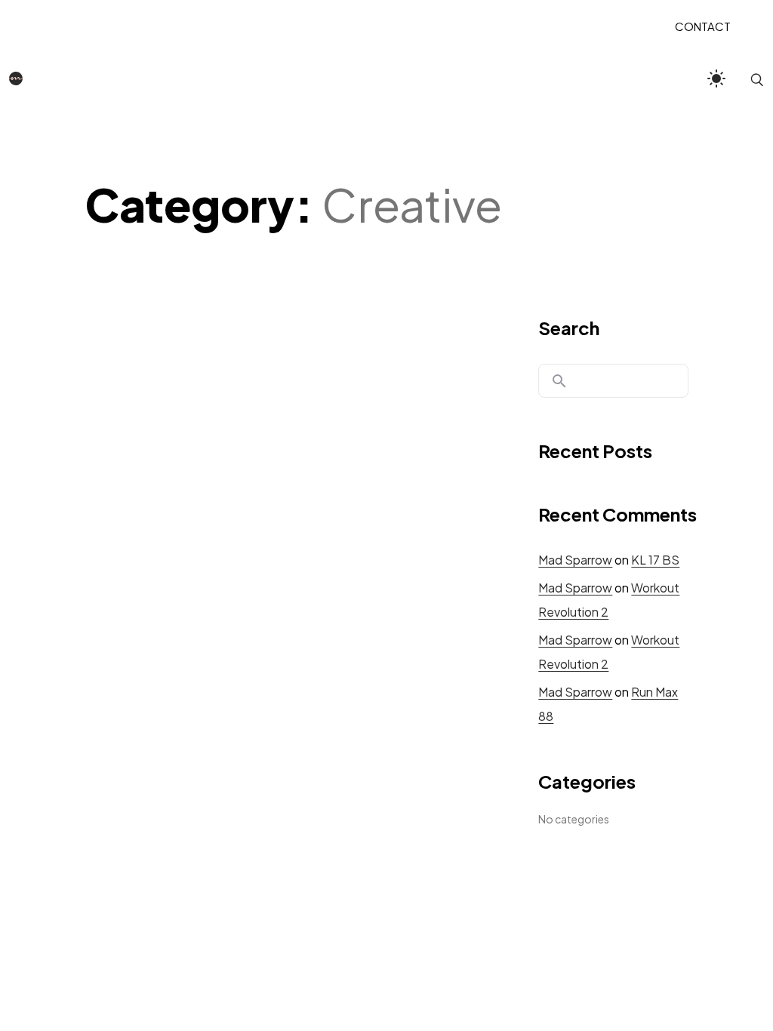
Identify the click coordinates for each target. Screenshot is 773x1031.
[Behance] (337, 948)
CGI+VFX (362, 25)
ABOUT (470, 25)
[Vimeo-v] (436, 948)
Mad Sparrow (575, 560)
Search (568, 327)
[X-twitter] (403, 948)
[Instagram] (370, 948)
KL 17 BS (655, 560)
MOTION (303, 25)
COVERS (418, 25)
